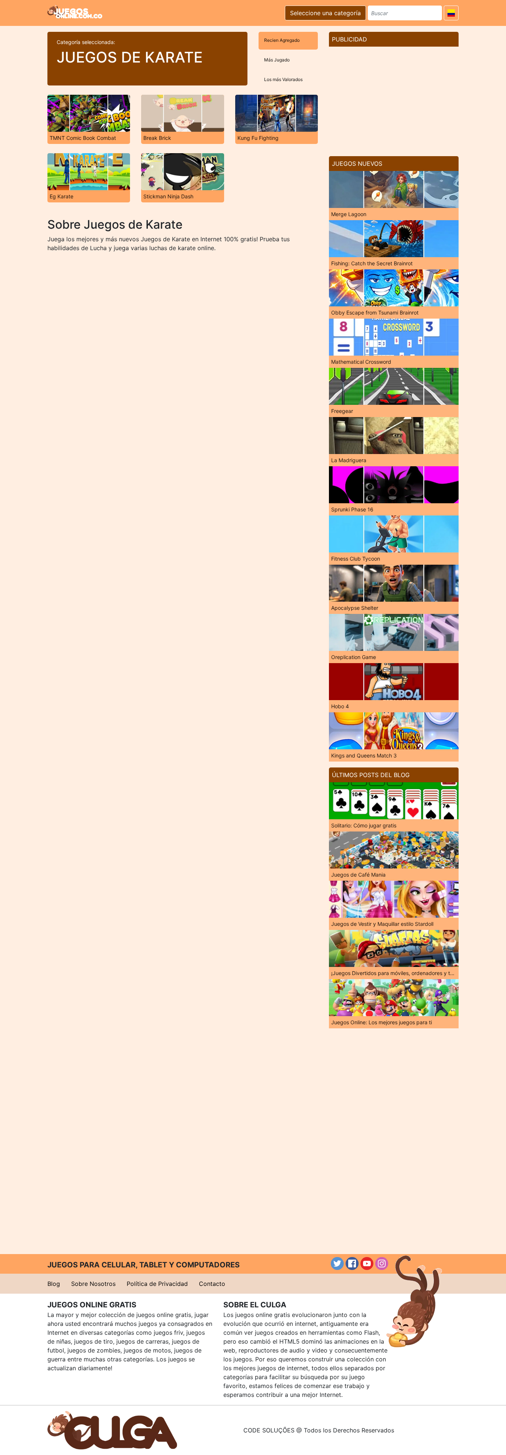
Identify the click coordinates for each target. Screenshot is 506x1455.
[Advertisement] (394, 98)
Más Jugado (277, 60)
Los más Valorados (283, 79)
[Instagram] (381, 1263)
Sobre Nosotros (93, 1283)
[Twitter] (337, 1263)
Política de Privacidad (157, 1283)
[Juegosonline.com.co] (74, 12)
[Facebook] (352, 1263)
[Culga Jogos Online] (112, 1429)
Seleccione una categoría (325, 13)
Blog (53, 1283)
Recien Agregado (282, 40)
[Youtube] (366, 1263)
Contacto (212, 1283)
